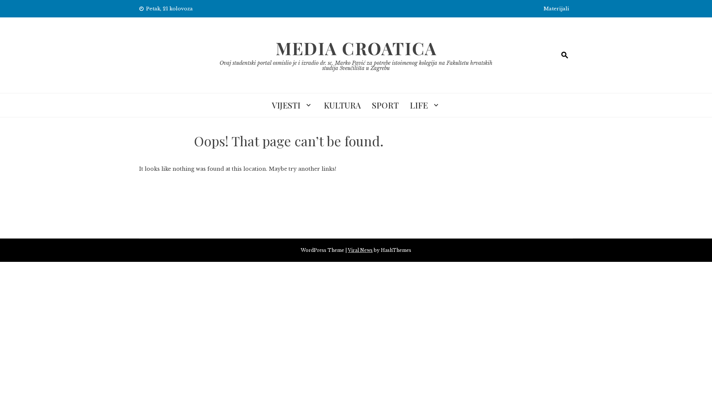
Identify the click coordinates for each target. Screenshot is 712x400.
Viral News (360, 250)
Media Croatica (356, 48)
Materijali (556, 9)
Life (419, 105)
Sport (385, 105)
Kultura (342, 105)
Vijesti (286, 105)
